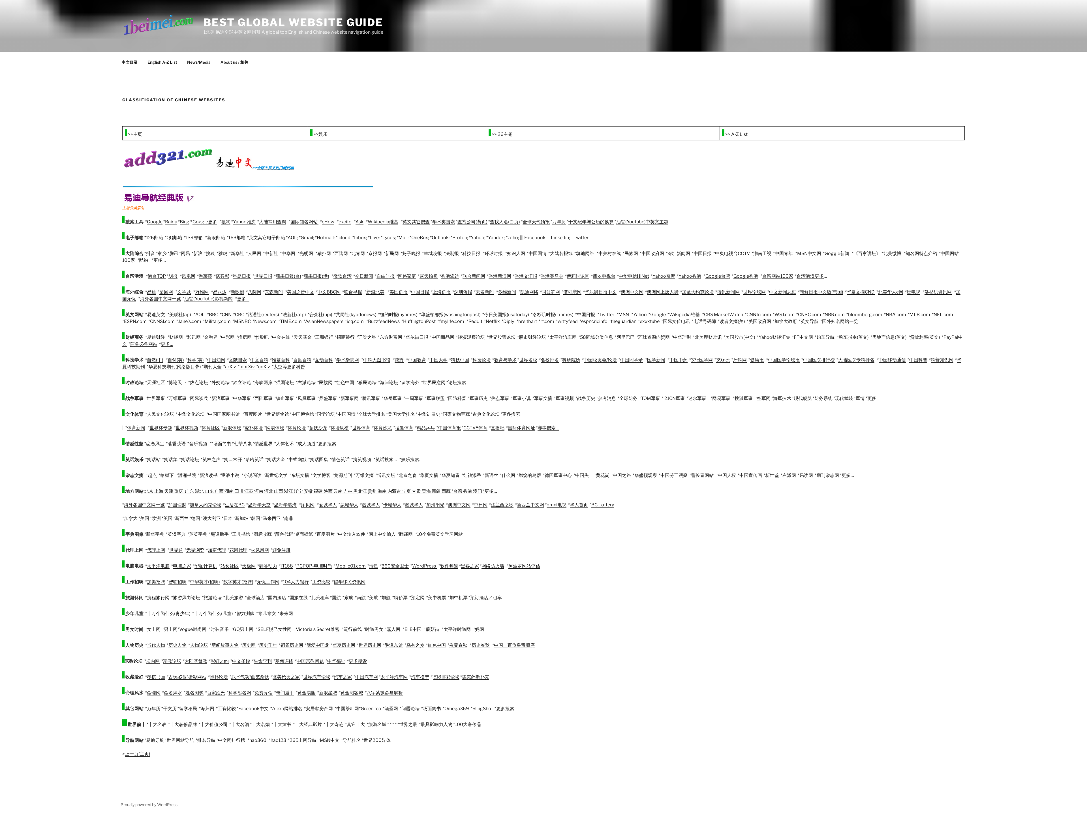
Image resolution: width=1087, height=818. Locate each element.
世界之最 (408, 724)
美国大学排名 (401, 414)
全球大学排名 (372, 414)
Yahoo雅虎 (244, 221)
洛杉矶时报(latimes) (553, 314)
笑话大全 (276, 459)
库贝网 (307, 504)
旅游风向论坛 (186, 597)
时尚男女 (374, 629)
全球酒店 (256, 597)
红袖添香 (472, 475)
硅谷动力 (268, 566)
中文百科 (259, 360)
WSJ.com (784, 314)
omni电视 (556, 504)
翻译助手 (220, 534)
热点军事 (500, 398)
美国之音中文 (300, 292)
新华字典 (155, 534)
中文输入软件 (351, 534)
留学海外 (410, 382)
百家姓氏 (216, 692)
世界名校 (528, 360)
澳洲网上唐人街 (663, 292)
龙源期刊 (343, 475)
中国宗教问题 (310, 661)
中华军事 (242, 398)
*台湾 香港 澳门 (467, 491)
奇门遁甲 (285, 692)
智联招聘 (177, 581)
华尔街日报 (417, 337)
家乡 (162, 253)
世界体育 (361, 428)
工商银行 (324, 337)
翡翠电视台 (604, 276)
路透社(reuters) (263, 314)
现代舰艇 (803, 398)
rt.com (547, 321)
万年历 (559, 221)
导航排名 (352, 740)
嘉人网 (393, 629)
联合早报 (353, 292)
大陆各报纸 (561, 253)
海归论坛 (389, 382)
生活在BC (235, 504)
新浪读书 (209, 475)
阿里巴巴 (626, 337)
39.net (723, 360)
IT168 (287, 566)
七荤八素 (243, 443)
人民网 (254, 253)
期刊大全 (213, 366)
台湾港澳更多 (810, 276)
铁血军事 (285, 398)
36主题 (505, 134)
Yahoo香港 (690, 276)
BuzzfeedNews (384, 321)
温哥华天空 (259, 504)
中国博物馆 (303, 414)
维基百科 (281, 360)
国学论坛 (326, 414)
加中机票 (459, 597)
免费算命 (263, 692)
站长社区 (230, 566)
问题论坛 (410, 708)
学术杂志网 (347, 360)
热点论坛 (199, 382)
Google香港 (745, 276)
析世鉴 (772, 475)
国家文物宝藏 (457, 414)
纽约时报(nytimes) (399, 314)
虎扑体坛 (254, 428)
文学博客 (322, 475)
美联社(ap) (180, 314)
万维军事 (177, 398)
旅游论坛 (213, 597)
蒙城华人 (349, 504)
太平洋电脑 (158, 566)
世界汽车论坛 (316, 677)
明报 (172, 276)
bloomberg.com (865, 314)
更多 (157, 260)
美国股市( (735, 337)
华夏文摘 (429, 475)
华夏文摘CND (861, 292)
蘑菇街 (432, 629)
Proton (459, 237)
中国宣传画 (750, 475)
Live (374, 237)
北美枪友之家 (286, 677)
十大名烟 (261, 724)
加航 (386, 597)
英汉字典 (177, 534)
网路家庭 (407, 276)
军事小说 (522, 398)
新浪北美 (375, 292)
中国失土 (584, 475)
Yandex (496, 237)
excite (345, 221)
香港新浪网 (500, 276)
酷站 (143, 260)
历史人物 (177, 645)
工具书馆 (241, 534)
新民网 (392, 253)
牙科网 (740, 360)
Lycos (388, 237)
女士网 (154, 629)
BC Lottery (602, 504)
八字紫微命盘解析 (385, 692)
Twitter (581, 237)
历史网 (249, 645)
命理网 (154, 692)
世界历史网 (370, 645)
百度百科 (302, 360)
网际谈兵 (199, 398)
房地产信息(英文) (889, 337)
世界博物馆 (277, 414)
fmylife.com (451, 321)
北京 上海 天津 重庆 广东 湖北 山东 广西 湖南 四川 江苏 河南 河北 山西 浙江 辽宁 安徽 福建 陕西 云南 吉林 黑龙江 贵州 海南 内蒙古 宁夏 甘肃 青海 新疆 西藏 (297, 491)
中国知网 (216, 360)
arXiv (230, 366)
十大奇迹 (334, 724)
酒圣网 (391, 708)
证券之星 (367, 337)
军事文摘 (543, 398)
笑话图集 (319, 459)
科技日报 (471, 253)
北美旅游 (234, 597)
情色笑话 (340, 459)
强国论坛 (285, 382)
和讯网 (194, 337)
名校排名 (550, 360)
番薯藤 (205, 276)
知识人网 (516, 253)
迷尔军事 (697, 398)
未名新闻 (485, 292)
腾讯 (173, 253)
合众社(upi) (321, 314)
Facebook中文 (253, 708)
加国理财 (177, 504)
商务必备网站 (143, 344)
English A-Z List (162, 62)
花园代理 (238, 550)
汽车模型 (420, 677)
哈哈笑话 (254, 459)
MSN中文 (329, 740)
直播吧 (497, 428)
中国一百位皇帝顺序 (514, 645)
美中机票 (437, 597)
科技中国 (460, 360)
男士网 (170, 629)
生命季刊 (263, 661)
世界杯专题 (160, 428)
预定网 (418, 597)
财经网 (176, 337)
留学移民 (188, 708)
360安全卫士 (395, 566)
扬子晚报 (411, 253)
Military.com (218, 321)
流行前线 (353, 629)
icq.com (355, 321)
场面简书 (222, 443)
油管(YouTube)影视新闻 (208, 298)
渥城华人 (414, 504)
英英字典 (198, 534)
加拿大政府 (785, 321)
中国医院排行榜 (819, 360)
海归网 (207, 708)
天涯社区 (156, 382)
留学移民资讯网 (349, 581)
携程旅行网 (158, 597)
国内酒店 (277, 597)
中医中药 (678, 360)
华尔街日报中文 (601, 292)
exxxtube (650, 321)
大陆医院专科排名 (856, 360)
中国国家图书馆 (224, 414)
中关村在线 (610, 253)
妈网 (479, 629)
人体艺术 (285, 443)
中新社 (271, 253)
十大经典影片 (308, 724)
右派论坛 (307, 382)
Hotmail (325, 237)
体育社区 (211, 428)
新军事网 (350, 398)
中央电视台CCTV (732, 253)
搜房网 (245, 337)
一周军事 (414, 398)
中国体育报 (449, 428)
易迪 (151, 292)
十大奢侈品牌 (183, 724)
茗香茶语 (177, 443)
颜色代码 (284, 534)
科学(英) (195, 360)
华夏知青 (451, 475)
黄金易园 (307, 692)
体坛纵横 (340, 428)
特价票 (401, 597)
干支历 (170, 708)
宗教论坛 (172, 661)
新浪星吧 (328, 692)
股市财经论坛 (532, 337)
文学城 (184, 292)
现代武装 (844, 398)
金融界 (211, 337)
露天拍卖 (429, 276)
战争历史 (586, 398)
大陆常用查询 (272, 221)
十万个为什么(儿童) (213, 613)
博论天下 (177, 382)
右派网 (789, 475)
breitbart (527, 321)
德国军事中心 (558, 475)
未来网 (286, 613)
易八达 (219, 292)
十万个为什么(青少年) (169, 613)
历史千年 (268, 645)
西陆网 (341, 253)
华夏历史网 (344, 645)
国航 (336, 597)
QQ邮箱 (174, 237)
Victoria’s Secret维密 (317, 629)
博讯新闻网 (728, 292)
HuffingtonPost (419, 321)
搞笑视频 (362, 459)
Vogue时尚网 (192, 629)
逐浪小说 (230, 475)
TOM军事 (650, 398)
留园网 (166, 292)
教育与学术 (505, 360)
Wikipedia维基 (383, 221)
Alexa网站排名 (287, 708)
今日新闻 (364, 276)
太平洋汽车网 (563, 337)
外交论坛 (220, 382)
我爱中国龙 (318, 645)
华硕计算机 (205, 566)
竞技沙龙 (318, 428)
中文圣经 (241, 661)
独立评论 (242, 382)
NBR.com (835, 314)
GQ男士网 (243, 629)
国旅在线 (299, 597)
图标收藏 (263, 534)
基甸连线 (284, 661)
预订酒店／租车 (486, 597)
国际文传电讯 (676, 321)
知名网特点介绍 (921, 253)
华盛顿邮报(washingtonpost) (451, 314)
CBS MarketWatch (723, 314)
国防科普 (457, 398)
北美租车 (320, 597)
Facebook (534, 237)
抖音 (150, 253)
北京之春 (408, 475)
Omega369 (456, 708)
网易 (185, 253)
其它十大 (356, 724)
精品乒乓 (426, 428)
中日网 (480, 504)
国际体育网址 (521, 428)
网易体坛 (275, 428)
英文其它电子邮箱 (267, 237)
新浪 (197, 253)
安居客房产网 (319, 708)
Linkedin (560, 237)
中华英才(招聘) (205, 581)
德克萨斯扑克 (475, 677)
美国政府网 (759, 321)
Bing (184, 221)
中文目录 (130, 62)
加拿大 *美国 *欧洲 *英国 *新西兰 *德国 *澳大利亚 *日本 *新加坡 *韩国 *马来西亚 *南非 (208, 518)
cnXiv (264, 366)
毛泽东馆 (394, 645)
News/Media (199, 62)
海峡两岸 (263, 382)
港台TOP (157, 276)
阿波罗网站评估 (524, 566)
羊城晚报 (433, 253)
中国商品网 (443, 337)
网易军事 (721, 398)
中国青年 (784, 253)
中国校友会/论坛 (600, 360)
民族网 (631, 253)
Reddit (475, 321)
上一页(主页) (137, 754)
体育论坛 (297, 428)
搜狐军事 (744, 398)
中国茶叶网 (347, 708)
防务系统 (823, 398)
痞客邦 (222, 276)
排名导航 (206, 740)
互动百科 (324, 360)
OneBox (419, 237)
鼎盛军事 (328, 398)
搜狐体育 (404, 428)
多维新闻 (507, 292)
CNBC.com (809, 314)
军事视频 (565, 398)
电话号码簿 (705, 321)
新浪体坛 (232, 428)
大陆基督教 (196, 661)
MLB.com (920, 314)
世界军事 (156, 398)
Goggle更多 (204, 221)
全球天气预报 (536, 221)
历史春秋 (481, 645)
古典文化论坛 (486, 414)
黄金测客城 (352, 692)
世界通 (176, 550)
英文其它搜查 (416, 221)
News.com (265, 321)
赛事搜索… (548, 428)
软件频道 (449, 566)
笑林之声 (211, 459)
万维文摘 (365, 475)
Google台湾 (717, 276)
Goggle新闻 (837, 253)
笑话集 (170, 459)
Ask (359, 221)
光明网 (306, 253)
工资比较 (321, 581)
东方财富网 (391, 337)
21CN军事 (674, 398)
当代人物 (156, 645)
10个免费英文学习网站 (440, 534)
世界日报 (263, 276)
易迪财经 (156, 337)
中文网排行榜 (231, 740)
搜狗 (225, 221)
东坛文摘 (300, 475)
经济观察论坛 (471, 337)
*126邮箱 (153, 237)
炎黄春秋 (458, 645)
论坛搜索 (457, 382)
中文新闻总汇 (782, 292)
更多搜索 (511, 414)
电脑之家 (182, 566)
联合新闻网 (474, 276)
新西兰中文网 (530, 504)
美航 (373, 597)
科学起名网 (239, 692)
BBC (213, 314)
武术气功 (240, 677)
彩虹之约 (220, 661)
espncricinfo (594, 321)
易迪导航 (155, 740)
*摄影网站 (196, 677)
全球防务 (628, 398)
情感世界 (263, 443)
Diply (508, 321)
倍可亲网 (572, 292)
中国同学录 (631, 360)
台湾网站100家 (777, 276)
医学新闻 (656, 360)
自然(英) (176, 360)
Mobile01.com (350, 566)
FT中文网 (803, 337)
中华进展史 (429, 414)
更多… (243, 298)
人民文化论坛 (160, 414)
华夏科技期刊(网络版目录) (174, 366)
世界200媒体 (377, 740)
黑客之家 (470, 566)
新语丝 (491, 475)
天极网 (249, 566)
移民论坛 (367, 382)
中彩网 (228, 337)
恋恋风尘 (155, 443)
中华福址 (336, 661)
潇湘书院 (187, 475)
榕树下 (167, 475)
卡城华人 (392, 504)
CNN (227, 314)
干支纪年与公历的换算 (591, 221)
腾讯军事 (371, 398)
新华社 (237, 253)
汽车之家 (343, 677)
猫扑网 (324, 253)
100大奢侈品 (468, 724)
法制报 (452, 253)
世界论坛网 (754, 292)
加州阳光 (435, 504)
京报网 (375, 253)
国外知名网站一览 (840, 321)
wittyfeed (568, 321)
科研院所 (571, 360)
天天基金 (303, 337)
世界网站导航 (180, 740)
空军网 (764, 398)
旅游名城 (377, 724)
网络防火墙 (493, 566)
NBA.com (896, 314)
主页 (137, 134)
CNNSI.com (162, 321)
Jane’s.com (189, 321)
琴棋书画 (156, 677)
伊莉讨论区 (578, 276)
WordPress (424, 566)
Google (154, 221)
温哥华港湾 (285, 504)
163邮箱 (236, 237)
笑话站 (154, 459)
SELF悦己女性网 (275, 629)
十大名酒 (240, 724)
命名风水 (173, 692)
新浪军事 (220, 398)
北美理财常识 (708, 337)
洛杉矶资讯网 (938, 292)
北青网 (358, 253)
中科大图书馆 (376, 360)
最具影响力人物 (436, 724)
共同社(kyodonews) (356, 314)
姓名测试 (194, 692)
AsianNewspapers (324, 321)
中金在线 (281, 337)
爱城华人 (328, 504)
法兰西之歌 (502, 504)
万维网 (202, 292)
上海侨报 (442, 292)
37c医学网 (702, 360)
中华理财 (682, 337)
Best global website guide (293, 22)
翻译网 (406, 534)
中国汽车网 (366, 677)
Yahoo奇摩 (663, 276)
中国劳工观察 (674, 475)
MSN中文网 (809, 253)
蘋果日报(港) (316, 276)
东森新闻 (274, 292)
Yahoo (477, 237)
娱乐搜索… (412, 459)
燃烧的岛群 (530, 475)
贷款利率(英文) (925, 337)
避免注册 (281, 550)
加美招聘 (156, 581)
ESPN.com (135, 321)
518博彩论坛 (446, 677)
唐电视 (913, 292)
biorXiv (247, 366)
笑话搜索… (386, 459)
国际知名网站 (304, 221)
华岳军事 (393, 398)
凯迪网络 (585, 253)
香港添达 (450, 276)
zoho (513, 237)
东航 (348, 597)
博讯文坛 (386, 475)
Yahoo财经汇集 (774, 337)
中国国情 (537, 253)
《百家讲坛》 (867, 253)
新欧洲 (237, 292)
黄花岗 (602, 475)
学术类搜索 (443, 221)
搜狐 (210, 253)
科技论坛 (481, 360)
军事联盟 (436, 398)
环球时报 (494, 253)
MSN (624, 314)
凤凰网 (188, 276)
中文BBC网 (329, 292)
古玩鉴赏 (177, 677)
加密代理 (217, 550)
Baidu (171, 221)
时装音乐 (220, 629)
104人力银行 (296, 581)
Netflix (493, 321)
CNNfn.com (758, 314)
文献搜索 (238, 360)
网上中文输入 (382, 534)
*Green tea (370, 708)
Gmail (307, 237)
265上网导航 (303, 740)
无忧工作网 (268, 581)
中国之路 (622, 475)
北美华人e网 (890, 292)
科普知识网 (942, 360)
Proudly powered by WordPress (149, 804)
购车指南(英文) (854, 337)
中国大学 (438, 360)
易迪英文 (156, 314)
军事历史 (479, 398)
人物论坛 (199, 645)
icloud (343, 237)
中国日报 (703, 253)
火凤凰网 (260, 550)
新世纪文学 (276, 475)
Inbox (360, 237)
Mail (403, 237)
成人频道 (307, 443)
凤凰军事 (307, 398)
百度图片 (253, 414)
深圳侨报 (463, 292)
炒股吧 (262, 337)
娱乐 (323, 134)
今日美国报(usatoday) (506, 314)
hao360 (257, 740)
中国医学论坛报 (784, 360)
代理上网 (156, 550)
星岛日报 (242, 276)
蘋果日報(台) (288, 276)
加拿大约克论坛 (698, 292)
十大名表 (157, 724)
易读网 (806, 475)
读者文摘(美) (732, 321)
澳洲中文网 (632, 292)
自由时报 (385, 276)
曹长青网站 (702, 475)
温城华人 (371, 504)
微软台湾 (342, 276)
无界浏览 (195, 550)
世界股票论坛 (502, 337)
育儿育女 (267, 613)
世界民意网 (434, 382)
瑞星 (373, 566)
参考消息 (607, 398)
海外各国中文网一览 (160, 298)
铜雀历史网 (292, 645)
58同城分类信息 (596, 337)
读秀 (399, 360)
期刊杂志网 (827, 475)
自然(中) (155, 360)
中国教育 (417, 360)
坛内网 (153, 661)
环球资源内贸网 (654, 337)
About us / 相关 (234, 62)
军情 (860, 398)
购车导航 (825, 337)
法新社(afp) (295, 314)
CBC (239, 314)
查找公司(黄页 (471, 221)
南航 (361, 597)
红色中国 (345, 382)
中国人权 (727, 475)
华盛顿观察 (645, 475)
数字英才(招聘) (238, 581)
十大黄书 (282, 724)
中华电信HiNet (634, 276)
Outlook (440, 237)
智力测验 (245, 613)
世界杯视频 (187, 428)
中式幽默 (297, 459)
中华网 (288, 253)
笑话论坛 (190, 459)
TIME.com (291, 321)
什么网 (508, 475)
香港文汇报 (526, 276)
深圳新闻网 (678, 253)
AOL (292, 237)
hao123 (278, 740)
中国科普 (918, 360)
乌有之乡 (415, 645)
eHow (328, 221)
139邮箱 (194, 237)
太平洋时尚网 (457, 629)
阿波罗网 (551, 292)
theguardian (623, 321)
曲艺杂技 (260, 677)
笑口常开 (233, 459)
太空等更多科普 (289, 366)
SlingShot (482, 708)
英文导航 (810, 321)
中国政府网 (652, 253)
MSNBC (242, 321)
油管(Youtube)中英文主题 (642, 221)
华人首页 (579, 504)
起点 (152, 475)
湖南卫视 (762, 253)
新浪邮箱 (216, 237)
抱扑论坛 (219, 677)
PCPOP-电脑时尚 (314, 566)
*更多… (490, 491)
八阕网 (254, 292)
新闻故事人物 (225, 645)
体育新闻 (136, 428)
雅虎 (222, 253)
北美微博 (892, 253)
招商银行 (346, 337)
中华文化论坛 (191, 414)
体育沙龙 (383, 428)
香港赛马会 (552, 276)
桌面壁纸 (304, 534)
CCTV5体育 (475, 428)
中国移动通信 (892, 360)
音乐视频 (198, 443)
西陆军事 (263, 398)
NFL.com (943, 314)
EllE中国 (413, 629)
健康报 (757, 360)
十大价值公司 (214, 724)
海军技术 (782, 398)
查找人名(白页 (504, 221)
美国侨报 (399, 292)
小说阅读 (252, 475)
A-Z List (739, 134)
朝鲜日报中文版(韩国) (821, 292)
